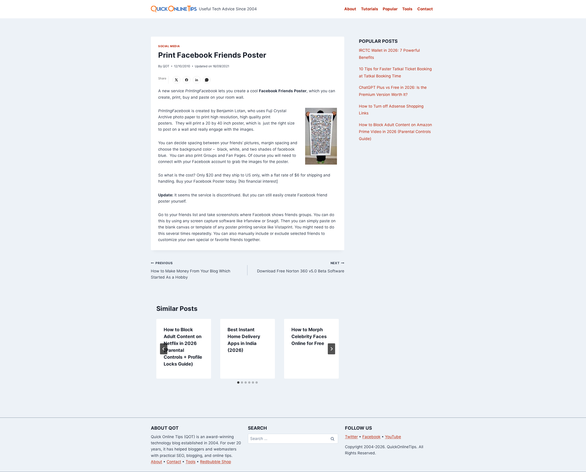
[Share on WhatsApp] (207, 80)
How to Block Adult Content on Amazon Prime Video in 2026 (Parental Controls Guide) (395, 131)
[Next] (331, 348)
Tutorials (369, 9)
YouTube (393, 436)
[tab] (238, 382)
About (350, 9)
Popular (390, 9)
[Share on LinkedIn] (197, 80)
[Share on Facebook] (186, 80)
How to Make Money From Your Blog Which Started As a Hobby (190, 270)
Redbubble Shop (215, 461)
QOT (166, 66)
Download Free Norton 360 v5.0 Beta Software (300, 267)
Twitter (351, 436)
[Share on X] (176, 80)
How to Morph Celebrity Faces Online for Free (309, 336)
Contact (425, 9)
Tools (407, 9)
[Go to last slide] (163, 348)
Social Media (169, 46)
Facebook (371, 436)
